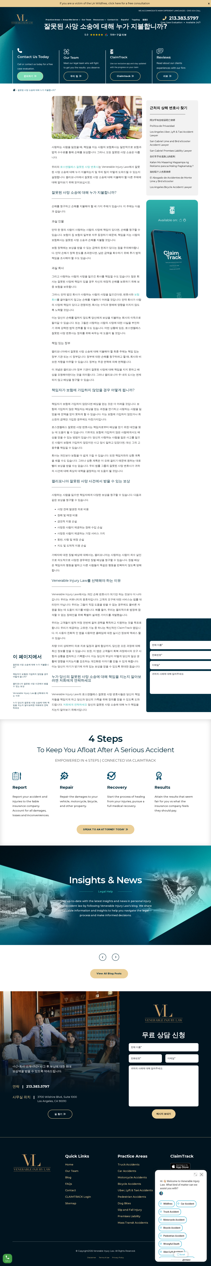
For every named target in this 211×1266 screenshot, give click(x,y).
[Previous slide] (102, 957)
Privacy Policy (118, 1257)
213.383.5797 (184, 18)
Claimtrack (123, 76)
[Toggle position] (195, 1174)
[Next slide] (115, 957)
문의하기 (28, 76)
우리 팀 (74, 76)
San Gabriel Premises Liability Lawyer (171, 150)
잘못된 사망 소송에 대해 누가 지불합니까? (31, 666)
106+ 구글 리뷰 (118, 35)
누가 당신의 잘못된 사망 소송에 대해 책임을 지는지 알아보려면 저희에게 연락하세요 (31, 705)
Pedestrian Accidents (132, 1196)
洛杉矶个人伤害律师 (160, 171)
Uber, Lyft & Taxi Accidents (135, 1190)
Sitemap (70, 1203)
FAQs (68, 1183)
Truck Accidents (128, 1164)
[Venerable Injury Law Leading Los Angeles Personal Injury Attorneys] (22, 19)
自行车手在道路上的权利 (162, 156)
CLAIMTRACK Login (78, 1196)
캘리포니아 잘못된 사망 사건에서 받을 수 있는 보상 (30, 685)
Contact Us (112, 20)
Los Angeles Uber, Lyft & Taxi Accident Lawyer (171, 133)
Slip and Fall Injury (130, 1209)
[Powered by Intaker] (186, 1260)
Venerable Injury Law (103, 1251)
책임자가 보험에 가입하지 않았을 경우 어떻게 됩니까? (30, 675)
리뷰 (165, 76)
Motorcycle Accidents (132, 1177)
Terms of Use (104, 1257)
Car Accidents (127, 1171)
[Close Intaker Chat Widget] (201, 1174)
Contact (70, 1190)
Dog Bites (124, 1203)
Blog (68, 1177)
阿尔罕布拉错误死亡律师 (162, 120)
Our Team (86, 20)
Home (69, 1164)
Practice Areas (53, 20)
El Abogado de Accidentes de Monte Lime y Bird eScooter (171, 179)
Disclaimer (91, 1257)
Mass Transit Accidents (133, 1222)
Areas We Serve (70, 20)
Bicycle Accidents (129, 1183)
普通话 (145, 20)
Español (125, 20)
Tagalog (136, 20)
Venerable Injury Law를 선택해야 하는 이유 (30, 694)
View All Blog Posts (109, 973)
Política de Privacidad (162, 126)
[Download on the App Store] (180, 1167)
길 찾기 (58, 1114)
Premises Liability (129, 1216)
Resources (98, 20)
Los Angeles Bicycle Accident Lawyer (171, 187)
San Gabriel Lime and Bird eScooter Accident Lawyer (170, 143)
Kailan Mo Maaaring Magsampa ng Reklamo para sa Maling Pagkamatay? (171, 164)
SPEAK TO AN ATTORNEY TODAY (103, 829)
